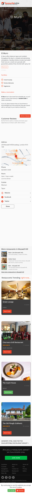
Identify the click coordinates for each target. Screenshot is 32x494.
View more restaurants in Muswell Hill (12, 272)
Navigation (4, 469)
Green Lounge (8, 302)
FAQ (13, 466)
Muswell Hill (24, 8)
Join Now (16, 458)
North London (15, 8)
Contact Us (15, 469)
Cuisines (3, 466)
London (8, 8)
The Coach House (9, 383)
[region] (16, 158)
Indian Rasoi (12, 259)
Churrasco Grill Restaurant (13, 342)
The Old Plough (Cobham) (12, 423)
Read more (4, 67)
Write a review (25, 116)
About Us (14, 464)
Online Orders (8, 392)
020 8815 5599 (6, 170)
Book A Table (7, 311)
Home (2, 8)
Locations (4, 464)
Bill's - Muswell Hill (14, 266)
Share (8, 206)
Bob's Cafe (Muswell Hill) (15, 252)
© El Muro (3, 70)
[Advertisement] (16, 132)
